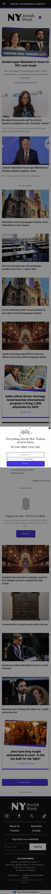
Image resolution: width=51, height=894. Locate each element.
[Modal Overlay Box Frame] (25, 447)
